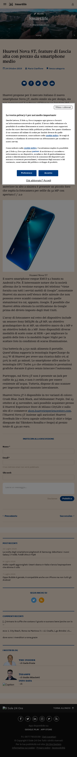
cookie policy (52, 136)
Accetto (48, 173)
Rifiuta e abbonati (63, 107)
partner (35, 151)
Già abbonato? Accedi (38, 180)
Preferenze (26, 173)
